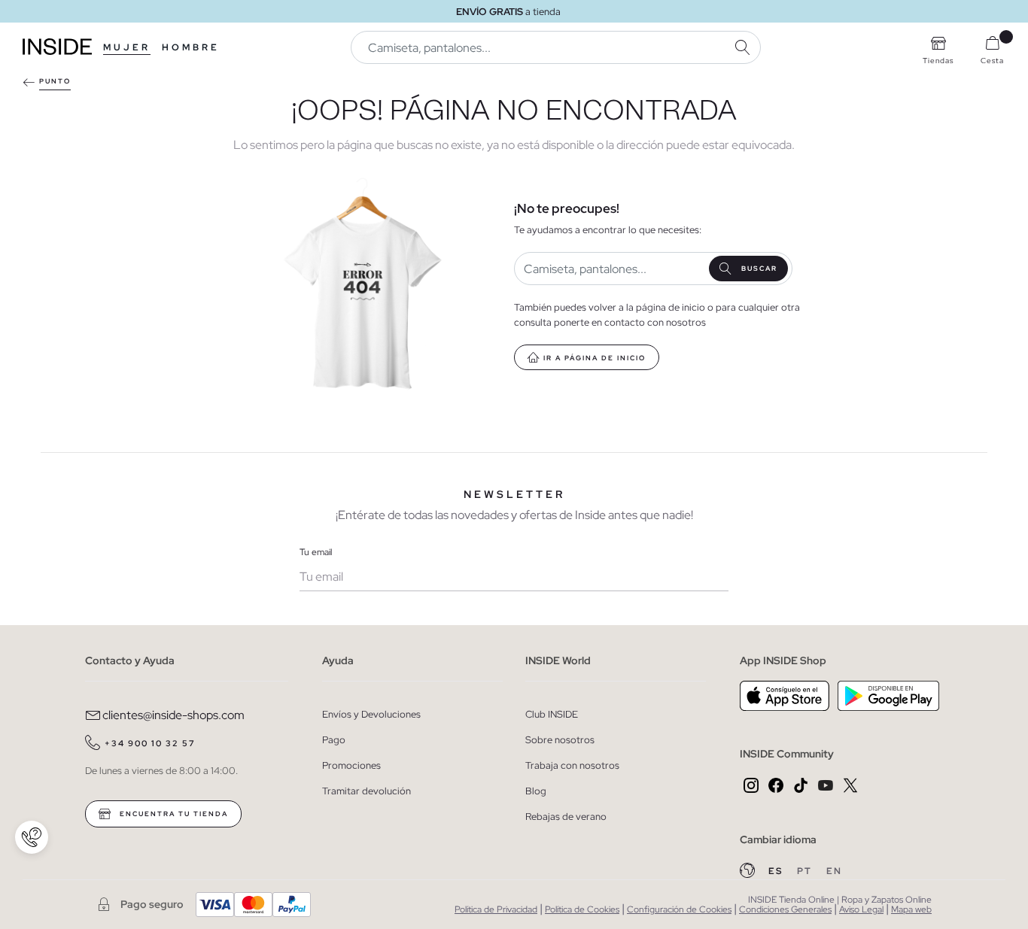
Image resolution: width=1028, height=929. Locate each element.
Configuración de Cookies (679, 909)
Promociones (351, 765)
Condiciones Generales (785, 909)
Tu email (316, 552)
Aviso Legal (861, 909)
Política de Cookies (582, 909)
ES (777, 871)
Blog (535, 791)
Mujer (127, 47)
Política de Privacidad (496, 909)
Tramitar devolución (366, 791)
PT (806, 871)
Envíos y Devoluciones (371, 714)
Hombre (191, 47)
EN (834, 871)
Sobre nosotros (560, 739)
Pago (333, 739)
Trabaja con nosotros (572, 765)
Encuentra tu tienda (172, 813)
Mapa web (911, 909)
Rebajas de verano (566, 816)
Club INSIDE (551, 714)
